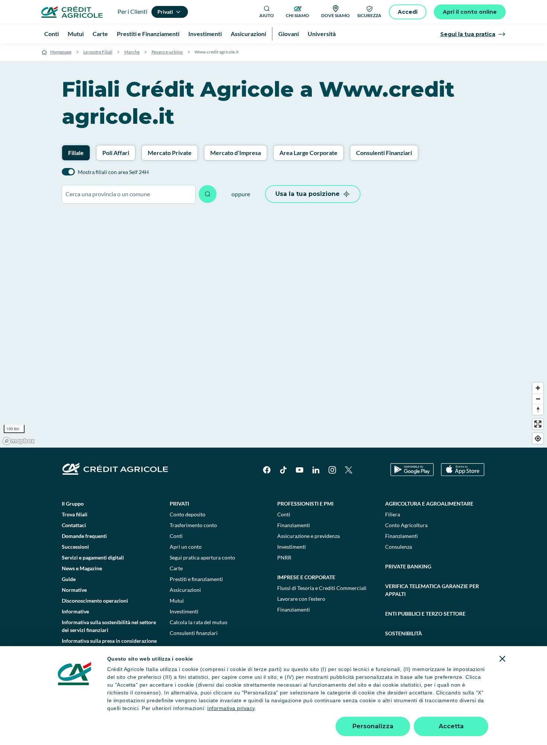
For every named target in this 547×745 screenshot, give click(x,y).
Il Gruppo (73, 503)
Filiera (392, 514)
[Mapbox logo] (18, 441)
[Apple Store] (462, 469)
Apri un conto (186, 547)
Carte (176, 568)
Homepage (60, 52)
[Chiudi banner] (502, 658)
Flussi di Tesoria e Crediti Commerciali (322, 588)
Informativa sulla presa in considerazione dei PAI (109, 645)
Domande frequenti (84, 536)
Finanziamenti (293, 525)
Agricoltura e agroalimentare (429, 503)
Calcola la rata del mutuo (198, 622)
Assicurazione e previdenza (308, 536)
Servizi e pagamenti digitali (93, 557)
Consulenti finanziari (194, 633)
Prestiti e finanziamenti (196, 579)
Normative (74, 590)
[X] (348, 469)
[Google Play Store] (412, 469)
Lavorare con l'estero (301, 599)
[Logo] (72, 12)
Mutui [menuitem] (76, 33)
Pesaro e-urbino (167, 52)
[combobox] (129, 194)
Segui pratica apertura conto (202, 557)
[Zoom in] (537, 388)
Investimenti (184, 611)
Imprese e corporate (306, 577)
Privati (179, 503)
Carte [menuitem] (100, 33)
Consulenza (398, 547)
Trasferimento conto (193, 525)
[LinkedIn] (315, 469)
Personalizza (372, 726)
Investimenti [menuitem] (205, 33)
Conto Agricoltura (406, 525)
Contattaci (74, 525)
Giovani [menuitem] (288, 33)
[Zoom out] (537, 398)
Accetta (451, 726)
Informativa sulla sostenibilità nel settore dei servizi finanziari (109, 626)
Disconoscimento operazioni (95, 600)
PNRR (284, 557)
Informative (75, 611)
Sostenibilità (403, 633)
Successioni (75, 547)
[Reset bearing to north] (537, 409)
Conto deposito (187, 514)
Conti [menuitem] (51, 33)
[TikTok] (283, 469)
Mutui (177, 600)
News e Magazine (82, 568)
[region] (273, 329)
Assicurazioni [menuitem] (248, 33)
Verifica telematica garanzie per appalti (432, 590)
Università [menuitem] (322, 33)
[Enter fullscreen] (537, 424)
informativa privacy (231, 708)
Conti (176, 536)
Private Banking (408, 566)
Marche (132, 52)
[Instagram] (332, 469)
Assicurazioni (185, 590)
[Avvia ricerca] (208, 194)
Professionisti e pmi (305, 503)
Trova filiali (74, 514)
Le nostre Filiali (97, 52)
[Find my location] (537, 438)
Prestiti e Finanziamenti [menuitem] (148, 33)
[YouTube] (299, 469)
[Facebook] (266, 469)
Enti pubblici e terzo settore (425, 613)
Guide (69, 579)
